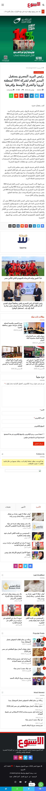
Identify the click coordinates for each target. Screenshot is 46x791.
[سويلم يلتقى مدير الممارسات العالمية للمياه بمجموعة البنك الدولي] (34, 328)
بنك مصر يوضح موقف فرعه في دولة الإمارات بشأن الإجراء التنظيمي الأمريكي (12, 596)
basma (39, 90)
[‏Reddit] (22, 226)
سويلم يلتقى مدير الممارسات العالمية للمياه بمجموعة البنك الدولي (35, 338)
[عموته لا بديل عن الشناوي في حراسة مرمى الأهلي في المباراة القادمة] (38, 546)
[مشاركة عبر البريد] (14, 226)
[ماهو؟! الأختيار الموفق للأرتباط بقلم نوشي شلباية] (38, 555)
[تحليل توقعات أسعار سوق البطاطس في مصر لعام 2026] (38, 652)
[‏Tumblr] (30, 226)
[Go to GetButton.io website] (40, 788)
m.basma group (15, 773)
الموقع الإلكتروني (39, 426)
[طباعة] (10, 226)
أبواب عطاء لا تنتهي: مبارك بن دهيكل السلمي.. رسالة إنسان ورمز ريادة (35, 596)
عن (30, 776)
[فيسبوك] (42, 226)
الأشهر (23, 507)
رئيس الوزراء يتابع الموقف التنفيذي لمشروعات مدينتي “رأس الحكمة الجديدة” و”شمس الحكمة (12, 363)
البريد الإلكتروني (39, 418)
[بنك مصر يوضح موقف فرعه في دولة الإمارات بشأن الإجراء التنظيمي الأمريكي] (38, 526)
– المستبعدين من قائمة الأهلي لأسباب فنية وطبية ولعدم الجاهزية (35, 620)
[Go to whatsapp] (41, 784)
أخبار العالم (16, 776)
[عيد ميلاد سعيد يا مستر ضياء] (38, 671)
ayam (9, 766)
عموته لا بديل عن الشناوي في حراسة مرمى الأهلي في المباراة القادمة (12, 620)
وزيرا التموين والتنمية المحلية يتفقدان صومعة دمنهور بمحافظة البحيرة (12, 325)
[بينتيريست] (26, 226)
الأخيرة (38, 507)
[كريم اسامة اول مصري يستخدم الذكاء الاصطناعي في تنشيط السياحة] (38, 662)
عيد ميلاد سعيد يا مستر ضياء (22, 668)
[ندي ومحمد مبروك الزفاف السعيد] (38, 681)
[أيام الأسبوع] (34, 5)
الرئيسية (39, 68)
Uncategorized (31, 68)
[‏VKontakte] (18, 226)
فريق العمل (24, 776)
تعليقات (7, 507)
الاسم (42, 410)
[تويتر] (38, 226)
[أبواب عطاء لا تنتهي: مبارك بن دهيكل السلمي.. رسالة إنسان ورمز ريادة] (38, 517)
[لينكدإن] (34, 226)
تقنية (10, 776)
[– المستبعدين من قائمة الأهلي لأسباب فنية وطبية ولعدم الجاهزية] (38, 536)
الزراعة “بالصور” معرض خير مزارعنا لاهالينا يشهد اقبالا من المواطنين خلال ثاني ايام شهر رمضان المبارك (35, 363)
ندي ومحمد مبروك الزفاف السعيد (20, 678)
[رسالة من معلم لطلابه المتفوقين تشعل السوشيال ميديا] (38, 642)
